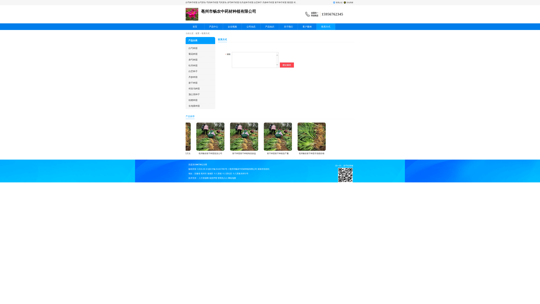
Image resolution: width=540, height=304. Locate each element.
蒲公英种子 (194, 94)
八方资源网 (204, 178)
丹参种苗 (193, 77)
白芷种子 (193, 71)
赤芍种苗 (193, 60)
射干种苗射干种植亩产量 (270, 153)
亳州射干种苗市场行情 (337, 153)
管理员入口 (223, 178)
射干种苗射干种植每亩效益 (236, 153)
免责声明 (213, 178)
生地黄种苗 (194, 106)
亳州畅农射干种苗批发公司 (202, 153)
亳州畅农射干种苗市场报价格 (304, 153)
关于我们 (288, 26)
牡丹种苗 (193, 65)
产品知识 (269, 26)
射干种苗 (193, 83)
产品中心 (213, 26)
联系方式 (325, 26)
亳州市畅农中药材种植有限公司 (243, 169)
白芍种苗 (193, 48)
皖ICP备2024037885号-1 (218, 169)
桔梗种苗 (193, 100)
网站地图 (232, 178)
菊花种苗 (193, 54)
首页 (195, 26)
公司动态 (251, 26)
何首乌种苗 (194, 88)
